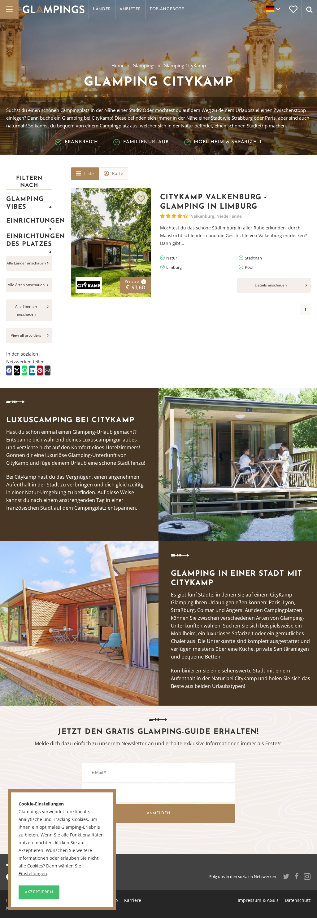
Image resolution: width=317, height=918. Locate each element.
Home (117, 65)
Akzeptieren (39, 892)
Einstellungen (33, 873)
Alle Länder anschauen (26, 263)
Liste (89, 173)
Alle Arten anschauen (26, 284)
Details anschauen (271, 285)
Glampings (143, 65)
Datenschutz (298, 900)
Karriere (132, 900)
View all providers (26, 335)
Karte (117, 173)
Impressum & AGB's (258, 900)
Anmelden (158, 813)
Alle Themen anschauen (26, 310)
